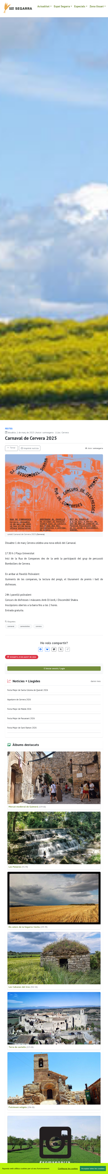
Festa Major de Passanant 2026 (21, 718)
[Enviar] (67, 649)
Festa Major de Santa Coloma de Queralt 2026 (27, 690)
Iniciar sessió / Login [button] (55, 668)
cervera (38, 626)
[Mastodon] (54, 649)
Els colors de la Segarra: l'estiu (28, 926)
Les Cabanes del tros (23, 986)
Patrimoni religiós (21, 1107)
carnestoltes (25, 626)
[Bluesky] (47, 649)
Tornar (12, 447)
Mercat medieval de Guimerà (27, 806)
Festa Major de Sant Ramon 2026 (22, 727)
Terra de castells (21, 1047)
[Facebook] (40, 649)
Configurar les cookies (68, 1168)
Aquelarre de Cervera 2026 (19, 699)
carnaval (10, 626)
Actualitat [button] (43, 6)
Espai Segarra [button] (62, 6)
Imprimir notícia (31, 448)
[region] (54, 1168)
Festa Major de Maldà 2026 (19, 709)
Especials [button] (79, 6)
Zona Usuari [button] (97, 6)
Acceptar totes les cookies (92, 1168)
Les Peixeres (18, 866)
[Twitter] (60, 649)
